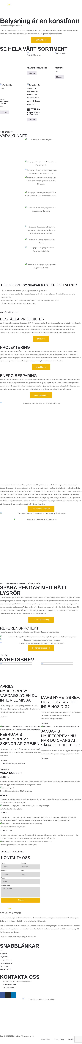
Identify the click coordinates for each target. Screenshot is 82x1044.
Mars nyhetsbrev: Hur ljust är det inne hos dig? (60, 702)
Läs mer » (3, 717)
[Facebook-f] (2, 995)
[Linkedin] (13, 995)
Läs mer (32, 73)
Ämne (3, 878)
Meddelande (5, 885)
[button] (41, 513)
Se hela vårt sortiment (33, 49)
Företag (23, 863)
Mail (22, 870)
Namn (3, 863)
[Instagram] (8, 995)
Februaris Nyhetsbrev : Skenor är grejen (19, 739)
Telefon (4, 870)
